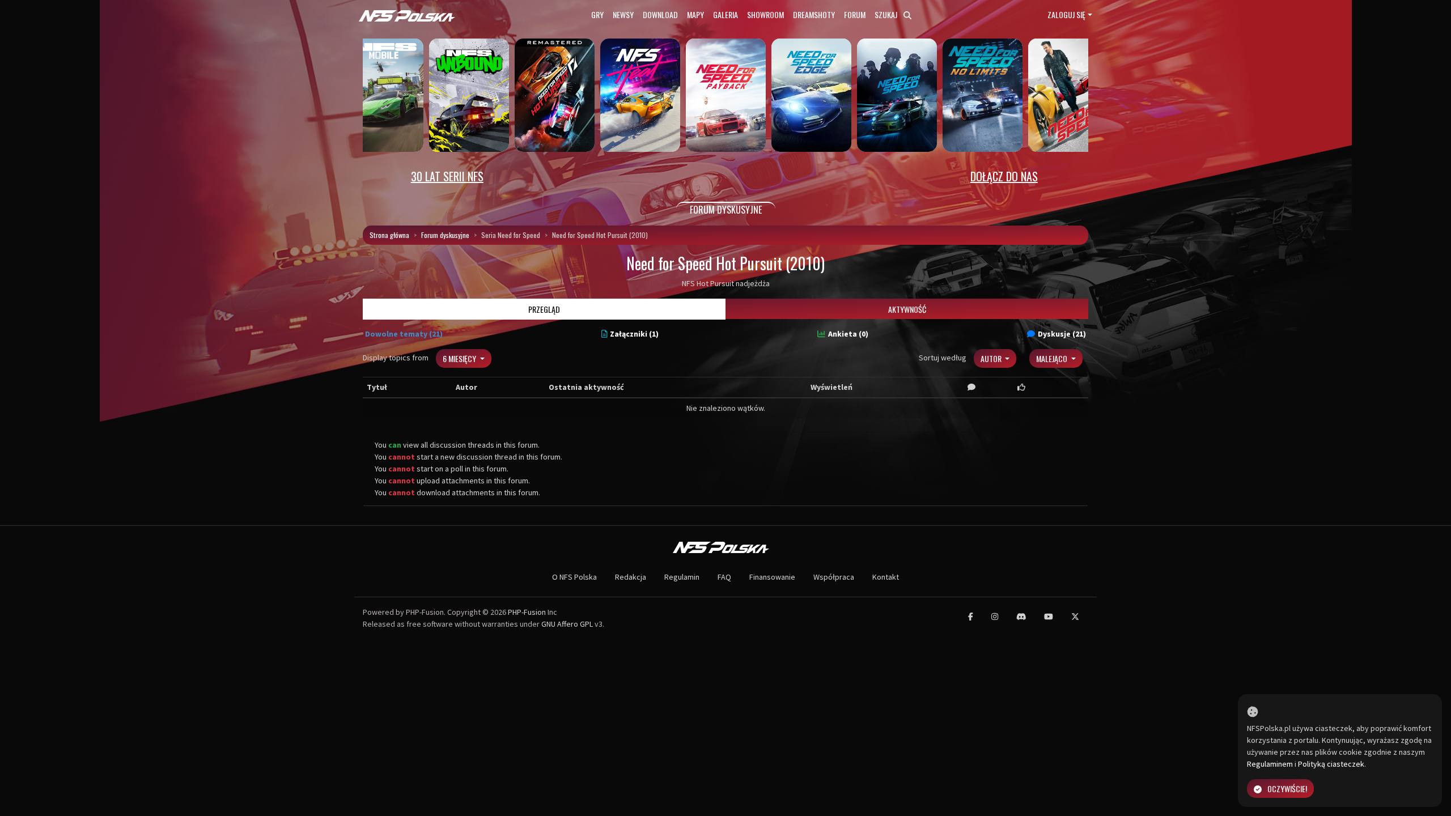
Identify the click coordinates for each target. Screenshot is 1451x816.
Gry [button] (597, 14)
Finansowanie (772, 577)
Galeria (725, 14)
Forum (854, 14)
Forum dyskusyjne (445, 235)
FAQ (724, 577)
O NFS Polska (574, 577)
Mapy (695, 14)
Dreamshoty (814, 14)
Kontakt (885, 577)
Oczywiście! (1287, 788)
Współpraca (833, 577)
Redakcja (630, 577)
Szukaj (887, 14)
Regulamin (681, 577)
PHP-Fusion (527, 612)
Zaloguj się (1066, 14)
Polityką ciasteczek (1331, 764)
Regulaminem (1270, 764)
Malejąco (1052, 358)
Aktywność (907, 309)
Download (660, 14)
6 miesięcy (460, 358)
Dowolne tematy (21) (404, 334)
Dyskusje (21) (1062, 334)
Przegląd (544, 309)
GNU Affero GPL (567, 624)
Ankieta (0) (848, 334)
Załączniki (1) (634, 334)
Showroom (765, 14)
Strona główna (389, 235)
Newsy (623, 14)
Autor (992, 358)
